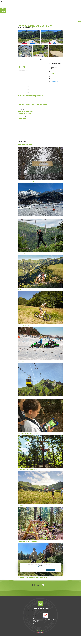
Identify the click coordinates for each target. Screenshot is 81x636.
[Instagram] (46, 585)
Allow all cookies (50, 569)
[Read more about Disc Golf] (40, 487)
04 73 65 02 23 (54, 71)
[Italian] (41, 632)
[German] (40, 632)
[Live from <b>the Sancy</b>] (25, 615)
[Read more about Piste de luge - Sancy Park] (40, 199)
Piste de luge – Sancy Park (25, 218)
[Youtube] (49, 585)
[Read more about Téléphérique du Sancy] (40, 379)
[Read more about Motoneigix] (40, 343)
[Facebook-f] (40, 585)
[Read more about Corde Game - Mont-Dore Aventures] (40, 523)
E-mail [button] (52, 73)
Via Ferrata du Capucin (24, 289)
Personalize (40, 569)
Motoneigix (21, 361)
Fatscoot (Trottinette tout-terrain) (27, 325)
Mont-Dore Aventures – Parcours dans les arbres (30, 254)
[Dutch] (38, 632)
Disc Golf (20, 505)
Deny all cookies (30, 569)
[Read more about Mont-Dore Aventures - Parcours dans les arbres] (40, 235)
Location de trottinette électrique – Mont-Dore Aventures (32, 577)
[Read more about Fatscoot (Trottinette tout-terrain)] (40, 307)
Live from (32, 616)
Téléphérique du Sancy (24, 397)
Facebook (53, 78)
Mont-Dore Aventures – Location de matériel (29, 182)
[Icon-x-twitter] (43, 585)
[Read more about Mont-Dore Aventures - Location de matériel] (40, 163)
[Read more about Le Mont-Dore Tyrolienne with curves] (40, 451)
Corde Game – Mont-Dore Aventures (27, 541)
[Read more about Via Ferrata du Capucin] (40, 271)
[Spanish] (43, 632)
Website (53, 76)
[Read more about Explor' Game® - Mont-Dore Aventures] (40, 415)
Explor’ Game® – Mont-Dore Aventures (28, 433)
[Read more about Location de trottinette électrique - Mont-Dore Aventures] (40, 559)
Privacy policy (40, 566)
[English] (39, 632)
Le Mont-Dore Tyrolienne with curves (27, 469)
